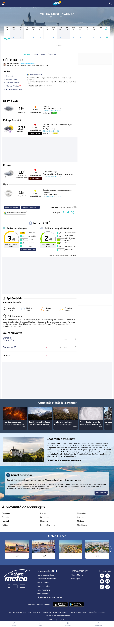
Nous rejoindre (43, 590)
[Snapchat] (102, 581)
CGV (29, 612)
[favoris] (72, 13)
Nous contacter (43, 593)
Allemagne (9, 8)
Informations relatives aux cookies (55, 612)
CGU (24, 612)
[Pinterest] (102, 587)
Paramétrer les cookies (97, 612)
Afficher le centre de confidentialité (58, 616)
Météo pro (75, 578)
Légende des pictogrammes (49, 597)
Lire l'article (101, 492)
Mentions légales (15, 612)
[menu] (3, 3)
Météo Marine (77, 575)
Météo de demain (11, 207)
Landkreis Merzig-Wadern (24, 8)
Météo (3, 8)
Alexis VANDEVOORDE (27, 64)
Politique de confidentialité (78, 612)
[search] (110, 3)
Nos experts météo (45, 575)
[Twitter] (107, 575)
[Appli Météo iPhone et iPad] (60, 604)
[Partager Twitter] (72, 212)
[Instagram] (107, 581)
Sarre (15, 8)
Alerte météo (43, 582)
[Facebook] (102, 575)
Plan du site (37, 612)
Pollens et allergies (17, 228)
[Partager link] (63, 212)
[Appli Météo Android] (76, 604)
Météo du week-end (30, 207)
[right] (110, 416)
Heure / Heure (39, 54)
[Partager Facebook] (67, 212)
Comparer (52, 54)
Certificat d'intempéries (47, 578)
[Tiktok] (107, 587)
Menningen (35, 8)
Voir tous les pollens (28, 249)
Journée (27, 54)
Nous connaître (43, 586)
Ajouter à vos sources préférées (16, 212)
